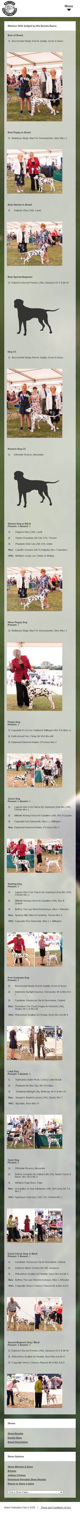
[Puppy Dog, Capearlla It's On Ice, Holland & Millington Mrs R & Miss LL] (34, 789)
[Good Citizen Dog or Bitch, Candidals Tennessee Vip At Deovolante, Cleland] (34, 1333)
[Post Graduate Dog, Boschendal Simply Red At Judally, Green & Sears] (34, 1062)
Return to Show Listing (21, 1483)
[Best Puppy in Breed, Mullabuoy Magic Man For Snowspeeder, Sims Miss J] (34, 195)
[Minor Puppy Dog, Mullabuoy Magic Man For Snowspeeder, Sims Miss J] (34, 712)
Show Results (15, 1433)
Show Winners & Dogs (20, 1466)
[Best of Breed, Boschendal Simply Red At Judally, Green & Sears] (34, 123)
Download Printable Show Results (27, 1479)
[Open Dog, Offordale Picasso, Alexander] (34, 1244)
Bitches (12, 1471)
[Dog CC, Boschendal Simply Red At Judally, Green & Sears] (34, 439)
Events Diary (15, 1437)
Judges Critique (17, 1475)
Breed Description (18, 1442)
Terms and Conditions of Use (56, 1507)
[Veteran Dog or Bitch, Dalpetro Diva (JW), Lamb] (34, 613)
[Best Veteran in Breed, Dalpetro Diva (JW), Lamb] (34, 267)
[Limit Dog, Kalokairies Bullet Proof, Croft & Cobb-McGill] (34, 1150)
